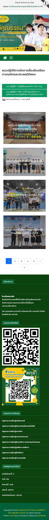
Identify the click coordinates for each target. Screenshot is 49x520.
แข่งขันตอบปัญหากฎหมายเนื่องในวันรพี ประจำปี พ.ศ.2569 (26, 7)
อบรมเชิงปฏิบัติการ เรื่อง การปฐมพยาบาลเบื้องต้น (24, 127)
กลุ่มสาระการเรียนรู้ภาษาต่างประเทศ (15, 436)
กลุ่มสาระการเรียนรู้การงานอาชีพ (14, 458)
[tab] (24, 86)
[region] (24, 33)
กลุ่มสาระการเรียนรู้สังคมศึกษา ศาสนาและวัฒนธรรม (21, 442)
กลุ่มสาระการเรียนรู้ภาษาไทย (12, 431)
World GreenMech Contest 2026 (24, 195)
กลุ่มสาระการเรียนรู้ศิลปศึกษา (12, 452)
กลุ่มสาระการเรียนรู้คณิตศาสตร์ (13, 420)
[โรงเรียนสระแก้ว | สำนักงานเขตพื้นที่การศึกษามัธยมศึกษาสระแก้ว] (5, 58)
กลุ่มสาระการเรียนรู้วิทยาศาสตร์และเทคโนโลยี (18, 426)
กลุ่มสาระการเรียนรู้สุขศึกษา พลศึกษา (15, 447)
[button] (15, 48)
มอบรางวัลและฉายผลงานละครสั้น (24, 161)
